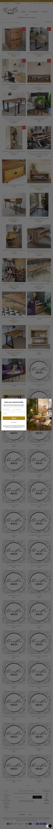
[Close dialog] (50, 400)
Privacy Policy (20, 427)
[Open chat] (50, 826)
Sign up (13, 418)
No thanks (14, 422)
